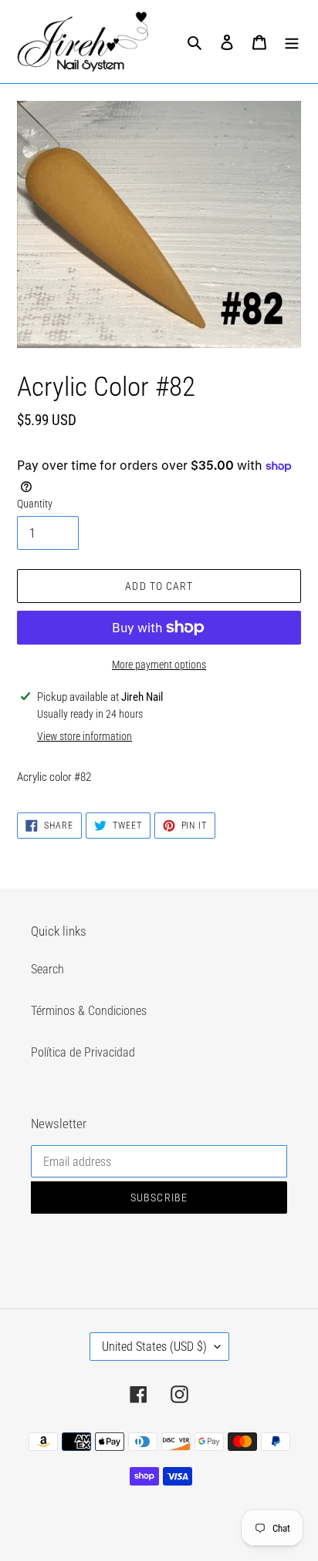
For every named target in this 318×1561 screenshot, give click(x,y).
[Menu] (292, 42)
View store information (84, 736)
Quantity (34, 503)
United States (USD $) (154, 1346)
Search (47, 969)
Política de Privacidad (83, 1052)
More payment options (159, 664)
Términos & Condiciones (89, 1010)
